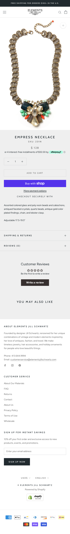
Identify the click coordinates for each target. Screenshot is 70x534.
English (40, 478)
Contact (8, 399)
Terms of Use (10, 415)
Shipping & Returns (18, 235)
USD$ (24, 478)
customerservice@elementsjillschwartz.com (33, 359)
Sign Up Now (17, 462)
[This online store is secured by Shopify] (35, 495)
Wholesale (9, 421)
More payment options (35, 190)
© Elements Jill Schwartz (35, 485)
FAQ (6, 388)
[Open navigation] (4, 12)
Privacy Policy (11, 410)
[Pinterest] (20, 365)
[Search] (59, 12)
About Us (8, 405)
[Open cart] (65, 12)
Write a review (35, 282)
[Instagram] (12, 365)
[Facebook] (5, 365)
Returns (8, 394)
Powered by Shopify (35, 489)
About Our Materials (14, 383)
